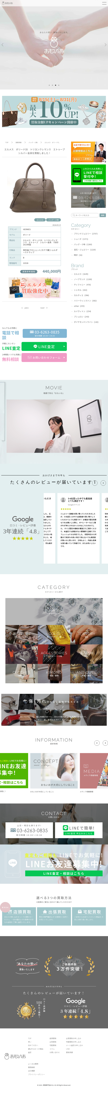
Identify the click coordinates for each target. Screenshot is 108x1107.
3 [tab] (56, 85)
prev (27, 308)
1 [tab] (49, 85)
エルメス (40, 220)
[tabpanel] (54, 45)
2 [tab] (52, 85)
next (42, 308)
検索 (102, 215)
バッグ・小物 (53, 220)
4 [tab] (59, 85)
